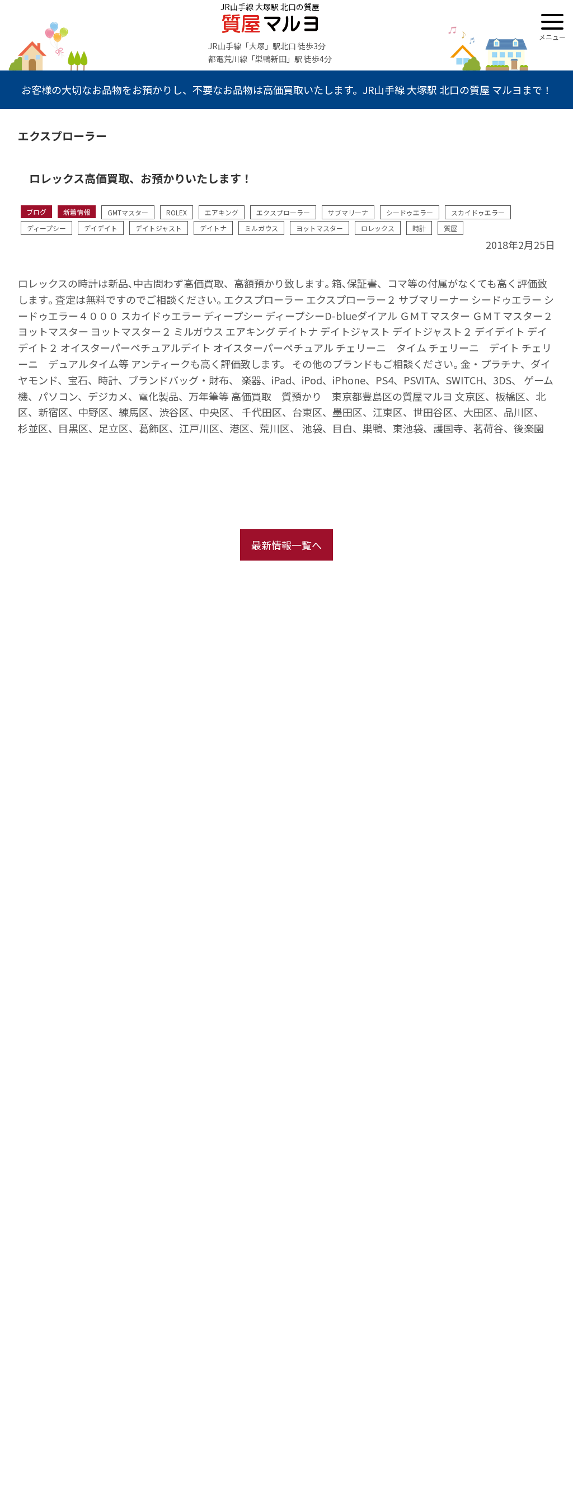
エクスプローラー (283, 212)
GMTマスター (127, 212)
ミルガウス (261, 228)
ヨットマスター (319, 228)
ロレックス (377, 228)
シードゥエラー (409, 212)
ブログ (36, 212)
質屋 (450, 228)
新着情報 (76, 212)
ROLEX (176, 212)
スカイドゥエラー (478, 212)
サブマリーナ (348, 212)
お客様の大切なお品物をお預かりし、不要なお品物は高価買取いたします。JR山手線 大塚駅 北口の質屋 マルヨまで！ (286, 89)
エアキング (221, 212)
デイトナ (213, 228)
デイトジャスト (158, 228)
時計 (419, 228)
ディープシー (46, 228)
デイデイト (101, 228)
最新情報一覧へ (286, 545)
